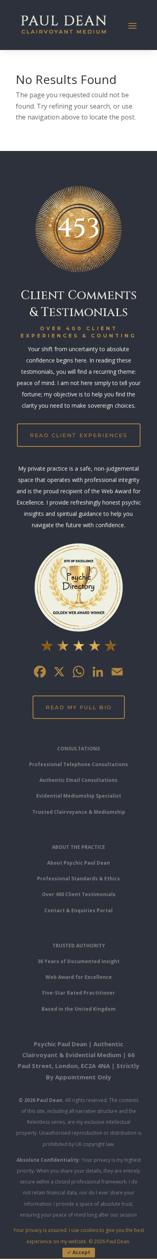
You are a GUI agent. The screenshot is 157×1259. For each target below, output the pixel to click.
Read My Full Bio (78, 707)
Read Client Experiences (79, 435)
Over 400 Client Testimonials (79, 894)
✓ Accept (78, 1252)
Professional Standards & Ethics (78, 878)
